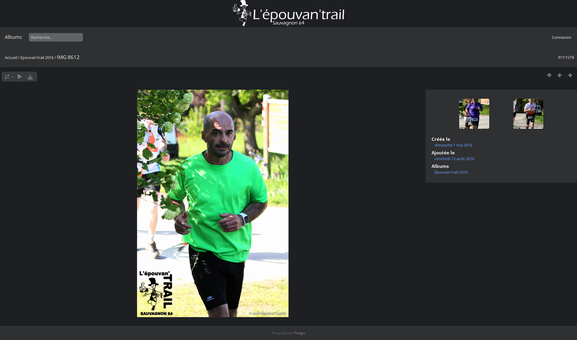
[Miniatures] (549, 75)
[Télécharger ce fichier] (30, 76)
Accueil (11, 57)
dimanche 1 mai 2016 (453, 145)
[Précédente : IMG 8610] (559, 75)
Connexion (561, 37)
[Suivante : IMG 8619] (570, 75)
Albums (13, 37)
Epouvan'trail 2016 (36, 57)
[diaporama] (19, 76)
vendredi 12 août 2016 (454, 158)
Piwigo (299, 332)
